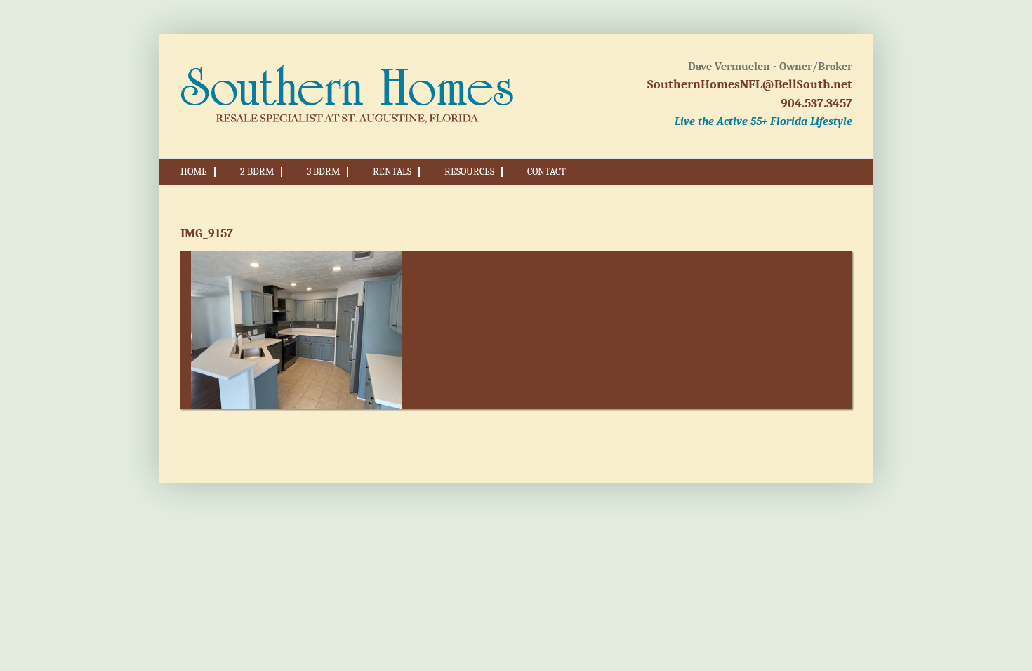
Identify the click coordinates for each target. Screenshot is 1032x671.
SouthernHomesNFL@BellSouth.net (749, 84)
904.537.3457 (816, 103)
